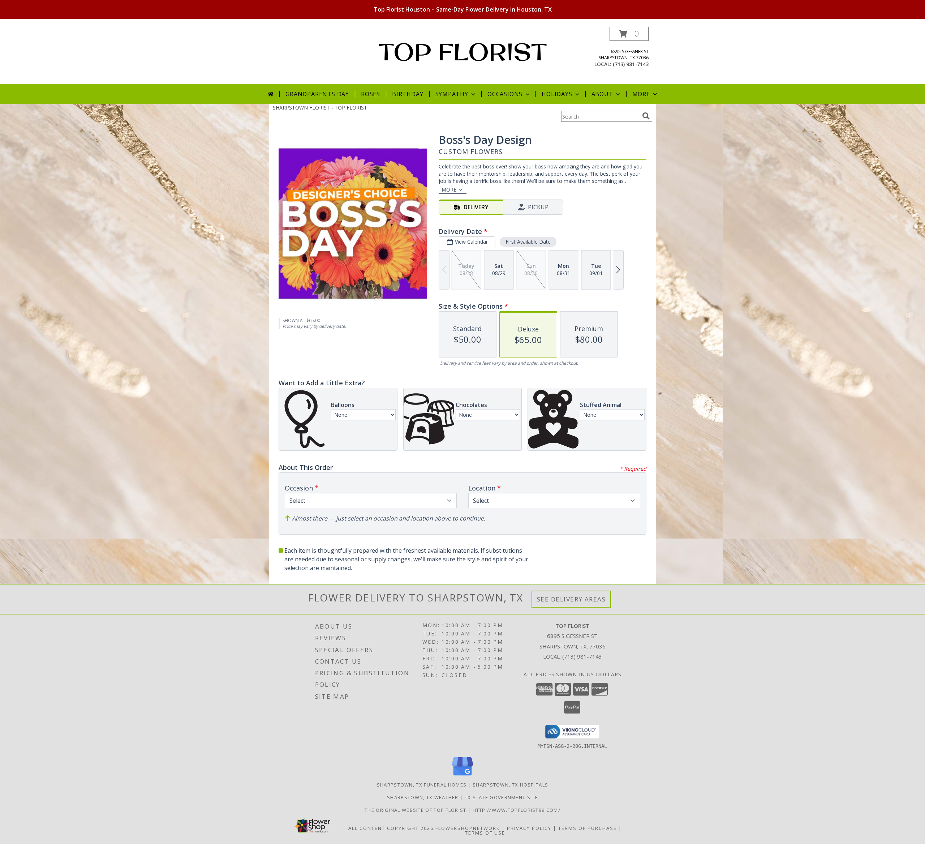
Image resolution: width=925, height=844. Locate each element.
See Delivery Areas (571, 599)
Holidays (557, 94)
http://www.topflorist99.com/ (516, 810)
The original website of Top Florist (416, 810)
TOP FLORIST (462, 52)
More (641, 94)
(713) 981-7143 (631, 64)
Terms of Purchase (587, 828)
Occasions (504, 94)
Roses (370, 94)
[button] (629, 34)
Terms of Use (485, 833)
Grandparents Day (317, 94)
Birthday (407, 94)
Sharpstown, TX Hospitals (510, 784)
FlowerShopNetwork (467, 828)
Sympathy (451, 94)
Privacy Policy (529, 828)
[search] (646, 116)
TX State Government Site (501, 797)
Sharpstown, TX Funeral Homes (421, 784)
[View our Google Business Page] (462, 775)
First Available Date (528, 241)
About (602, 94)
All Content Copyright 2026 (391, 828)
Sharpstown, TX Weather (423, 797)
